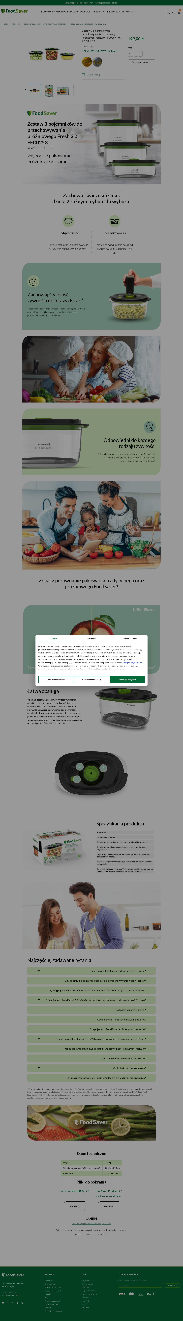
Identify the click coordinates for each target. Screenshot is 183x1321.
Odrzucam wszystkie (56, 679)
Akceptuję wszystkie (127, 679)
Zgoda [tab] (54, 638)
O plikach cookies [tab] (129, 638)
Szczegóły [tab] (91, 638)
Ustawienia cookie (90, 679)
